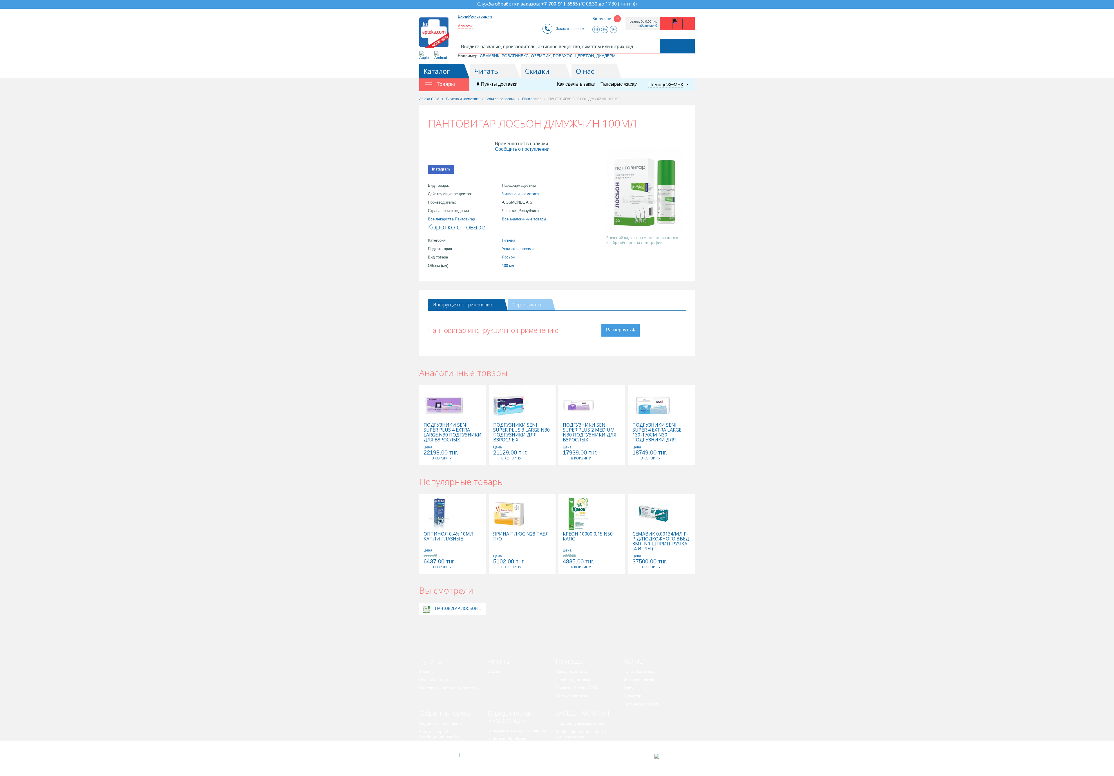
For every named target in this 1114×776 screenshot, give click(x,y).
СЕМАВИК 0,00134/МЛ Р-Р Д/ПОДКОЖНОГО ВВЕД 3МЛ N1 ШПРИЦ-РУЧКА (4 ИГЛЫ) (660, 541)
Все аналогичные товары (524, 219)
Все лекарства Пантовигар (451, 219)
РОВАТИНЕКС (515, 55)
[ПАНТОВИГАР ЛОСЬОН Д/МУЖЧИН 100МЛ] (426, 608)
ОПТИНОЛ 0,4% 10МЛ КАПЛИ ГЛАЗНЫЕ (448, 536)
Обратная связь (444, 713)
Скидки (537, 71)
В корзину (441, 458)
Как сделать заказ (576, 84)
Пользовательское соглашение (516, 730)
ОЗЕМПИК (541, 55)
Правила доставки (573, 679)
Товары (426, 671)
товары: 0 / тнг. (642, 21)
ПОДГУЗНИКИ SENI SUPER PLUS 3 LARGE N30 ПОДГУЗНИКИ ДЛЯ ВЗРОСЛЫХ (521, 432)
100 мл (508, 265)
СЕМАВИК (489, 55)
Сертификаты (527, 304)
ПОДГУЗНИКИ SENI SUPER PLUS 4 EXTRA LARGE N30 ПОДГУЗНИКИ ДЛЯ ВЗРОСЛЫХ (453, 432)
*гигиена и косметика (520, 194)
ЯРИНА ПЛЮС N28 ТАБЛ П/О (521, 536)
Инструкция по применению (463, 304)
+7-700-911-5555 (559, 4)
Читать (486, 71)
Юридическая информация (510, 716)
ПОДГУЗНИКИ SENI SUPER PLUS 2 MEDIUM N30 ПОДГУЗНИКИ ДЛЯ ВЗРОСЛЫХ (589, 432)
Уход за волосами (518, 249)
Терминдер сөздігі (641, 704)
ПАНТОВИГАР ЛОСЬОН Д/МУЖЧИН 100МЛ (459, 608)
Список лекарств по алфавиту (447, 687)
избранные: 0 (647, 25)
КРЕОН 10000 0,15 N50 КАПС (588, 536)
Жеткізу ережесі (639, 679)
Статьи (493, 671)
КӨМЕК (635, 661)
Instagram (441, 169)
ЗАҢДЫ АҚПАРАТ (583, 713)
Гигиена (508, 240)
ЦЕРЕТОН (584, 55)
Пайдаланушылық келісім (580, 723)
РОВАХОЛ (562, 55)
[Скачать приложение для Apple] (425, 55)
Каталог (437, 71)
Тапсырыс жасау (619, 84)
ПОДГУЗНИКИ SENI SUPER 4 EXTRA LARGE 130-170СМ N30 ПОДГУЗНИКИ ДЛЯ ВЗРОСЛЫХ (656, 435)
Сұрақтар (632, 696)
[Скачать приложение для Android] (441, 55)
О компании (477, 755)
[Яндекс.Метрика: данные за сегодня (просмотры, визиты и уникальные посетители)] (671, 756)
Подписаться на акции (440, 723)
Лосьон (508, 257)
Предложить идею (436, 745)
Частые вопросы (571, 696)
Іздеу (628, 687)
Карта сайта (512, 755)
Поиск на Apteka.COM (576, 687)
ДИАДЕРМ (606, 55)
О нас (585, 71)
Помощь (569, 661)
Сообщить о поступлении (522, 149)
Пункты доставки (499, 84)
